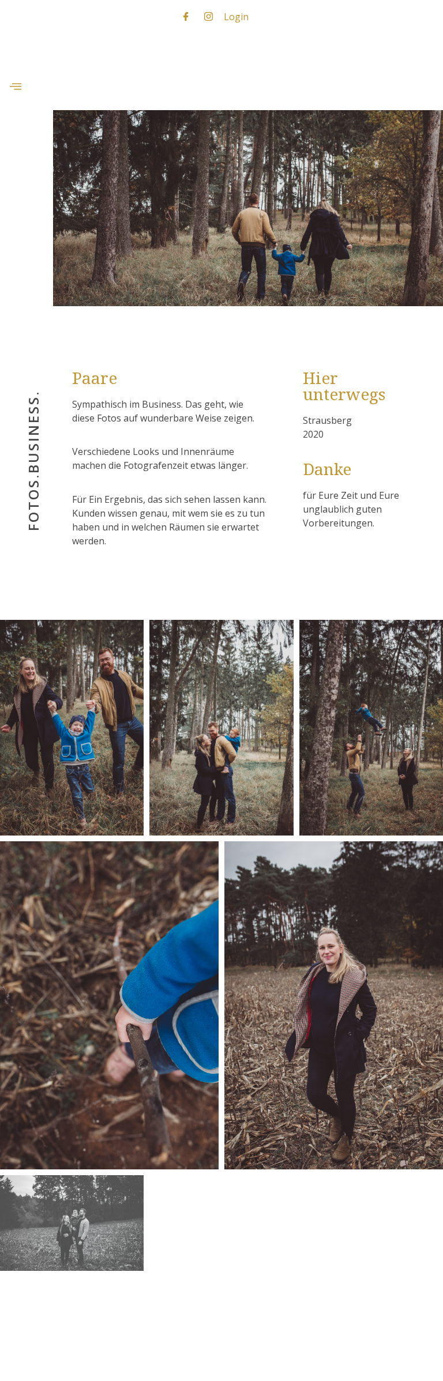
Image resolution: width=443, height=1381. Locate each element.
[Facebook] (186, 16)
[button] (15, 87)
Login (236, 16)
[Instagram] (208, 16)
